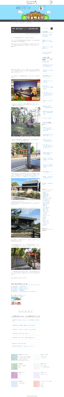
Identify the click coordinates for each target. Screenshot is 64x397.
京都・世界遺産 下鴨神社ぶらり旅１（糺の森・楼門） (27, 325)
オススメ (44, 206)
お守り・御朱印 (45, 207)
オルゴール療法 (45, 202)
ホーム (13, 20)
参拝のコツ (45, 196)
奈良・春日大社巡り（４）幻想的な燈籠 (17, 290)
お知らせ (44, 223)
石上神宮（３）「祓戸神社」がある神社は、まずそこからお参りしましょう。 (48, 159)
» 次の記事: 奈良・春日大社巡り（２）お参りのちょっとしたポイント (23, 346)
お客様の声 (32, 20)
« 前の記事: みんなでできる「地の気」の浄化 (19, 343)
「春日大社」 (22, 37)
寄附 (43, 218)
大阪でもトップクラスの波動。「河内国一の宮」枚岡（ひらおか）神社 (48, 166)
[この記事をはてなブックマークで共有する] (25, 311)
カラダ (44, 213)
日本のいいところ (46, 215)
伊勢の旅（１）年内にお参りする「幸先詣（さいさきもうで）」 (48, 178)
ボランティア (45, 220)
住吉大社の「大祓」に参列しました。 (24, 333)
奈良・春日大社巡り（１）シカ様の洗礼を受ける (18, 286)
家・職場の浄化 (45, 200)
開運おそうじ (45, 203)
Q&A (37, 20)
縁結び (44, 192)
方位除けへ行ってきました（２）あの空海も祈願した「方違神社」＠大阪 (48, 129)
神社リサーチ (19, 20)
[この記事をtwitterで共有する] (19, 311)
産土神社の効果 (45, 195)
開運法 (44, 205)
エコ (43, 216)
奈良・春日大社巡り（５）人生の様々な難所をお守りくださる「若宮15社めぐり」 (24, 291)
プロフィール (42, 20)
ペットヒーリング (46, 201)
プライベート (45, 222)
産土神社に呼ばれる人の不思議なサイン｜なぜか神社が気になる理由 (48, 112)
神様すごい (45, 221)
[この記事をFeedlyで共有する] (31, 311)
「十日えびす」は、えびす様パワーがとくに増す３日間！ (27, 329)
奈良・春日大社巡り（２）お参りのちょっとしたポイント (20, 287)
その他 (44, 225)
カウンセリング (25, 20)
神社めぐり (38, 33)
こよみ (44, 212)
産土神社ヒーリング (46, 197)
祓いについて (45, 211)
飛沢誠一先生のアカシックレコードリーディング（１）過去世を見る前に (48, 87)
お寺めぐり (45, 210)
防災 (43, 217)
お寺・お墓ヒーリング (46, 198)
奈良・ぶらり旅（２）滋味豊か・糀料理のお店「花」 (27, 337)
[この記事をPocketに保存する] (28, 311)
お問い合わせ (49, 20)
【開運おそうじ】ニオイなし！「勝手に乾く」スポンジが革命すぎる (47, 36)
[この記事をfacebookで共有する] (22, 311)
